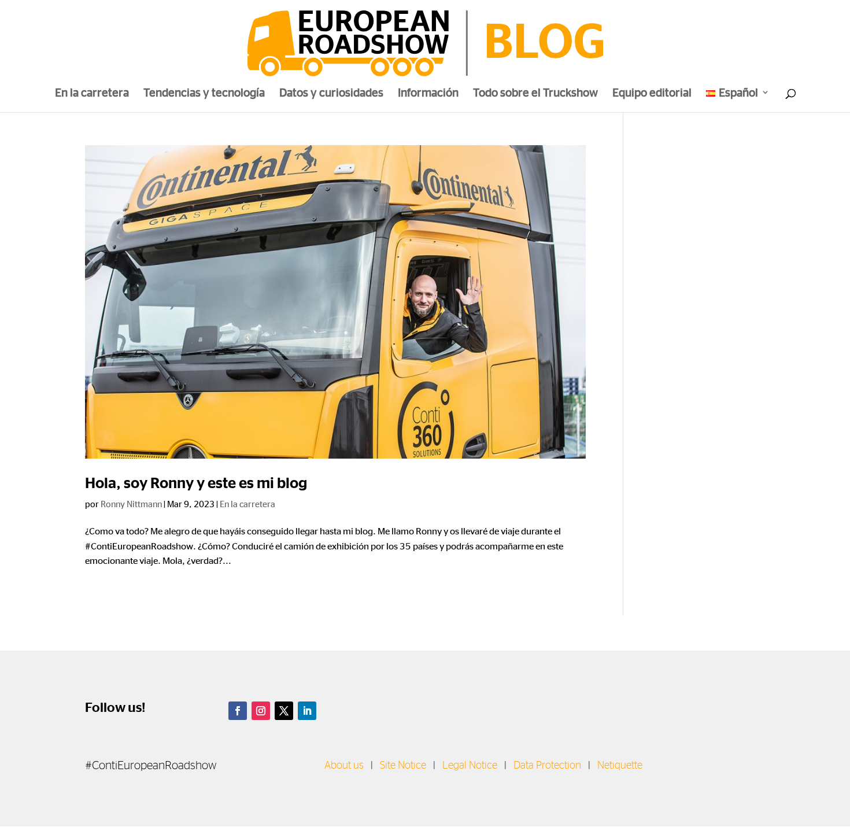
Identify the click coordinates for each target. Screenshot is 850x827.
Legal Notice (469, 765)
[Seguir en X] (284, 711)
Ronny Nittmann (131, 504)
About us (344, 765)
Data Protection (547, 765)
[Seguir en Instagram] (261, 711)
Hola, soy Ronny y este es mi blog (196, 483)
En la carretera (92, 93)
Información (428, 93)
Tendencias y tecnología (204, 93)
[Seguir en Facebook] (237, 711)
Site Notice (403, 765)
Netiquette (619, 765)
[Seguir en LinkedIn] (307, 711)
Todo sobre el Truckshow (535, 93)
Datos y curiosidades (331, 93)
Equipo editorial (652, 93)
